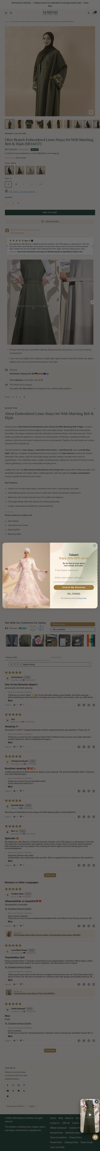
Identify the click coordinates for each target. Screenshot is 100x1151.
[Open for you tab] (95, 1137)
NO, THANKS (73, 593)
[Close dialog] (94, 545)
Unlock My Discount (73, 587)
